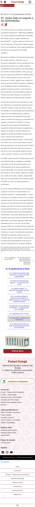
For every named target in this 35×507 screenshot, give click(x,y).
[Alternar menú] (5, 2)
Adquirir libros (5, 435)
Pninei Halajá (17, 2)
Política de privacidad (25, 457)
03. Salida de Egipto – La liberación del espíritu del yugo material (19, 290)
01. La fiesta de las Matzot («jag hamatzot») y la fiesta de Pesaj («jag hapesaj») (19, 274)
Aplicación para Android (9, 430)
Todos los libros (9, 5)
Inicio (17, 467)
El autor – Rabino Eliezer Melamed (17, 474)
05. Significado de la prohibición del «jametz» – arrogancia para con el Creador (19, 307)
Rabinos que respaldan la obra (11, 402)
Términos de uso (8, 457)
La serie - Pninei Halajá (8, 395)
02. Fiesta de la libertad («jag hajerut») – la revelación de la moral (19, 282)
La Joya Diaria (5, 442)
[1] (10, 41)
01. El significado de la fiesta (20, 14)
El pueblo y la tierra (7, 417)
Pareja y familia (6, 415)
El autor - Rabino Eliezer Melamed (12, 392)
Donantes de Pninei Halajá (10, 400)
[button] (30, 2)
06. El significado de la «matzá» (19, 314)
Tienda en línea (17, 482)
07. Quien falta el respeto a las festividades (19, 319)
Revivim (3, 405)
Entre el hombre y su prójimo (10, 412)
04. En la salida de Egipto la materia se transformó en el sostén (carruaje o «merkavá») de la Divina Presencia (19, 298)
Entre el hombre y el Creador (10, 420)
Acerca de (17, 470)
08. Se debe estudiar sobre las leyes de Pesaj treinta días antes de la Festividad (19, 325)
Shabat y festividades (8, 422)
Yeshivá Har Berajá (17, 478)
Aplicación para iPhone (8, 433)
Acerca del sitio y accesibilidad (11, 397)
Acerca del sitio (17, 490)
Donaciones (18, 486)
